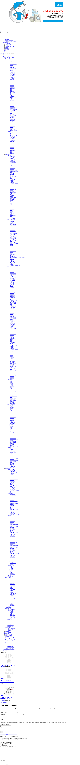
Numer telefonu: (3, 712)
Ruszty (11, 568)
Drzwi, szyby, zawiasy (12, 587)
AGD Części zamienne (7, 43)
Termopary (12, 574)
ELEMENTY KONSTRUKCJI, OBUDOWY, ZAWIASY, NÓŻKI (13, 163)
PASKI (12, 84)
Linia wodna (10, 647)
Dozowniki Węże (12, 214)
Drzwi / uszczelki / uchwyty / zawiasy (12, 407)
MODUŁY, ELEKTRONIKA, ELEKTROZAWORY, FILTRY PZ (14, 171)
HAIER (6, 45)
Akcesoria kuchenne (9, 634)
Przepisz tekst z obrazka (4, 724)
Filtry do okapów (9, 648)
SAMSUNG (10, 538)
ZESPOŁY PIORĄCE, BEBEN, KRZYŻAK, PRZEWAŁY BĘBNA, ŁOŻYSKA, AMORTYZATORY (15, 262)
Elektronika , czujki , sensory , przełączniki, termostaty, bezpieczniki (13, 364)
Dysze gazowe (12, 567)
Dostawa (6, 38)
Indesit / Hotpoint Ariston (10, 267)
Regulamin (7, 39)
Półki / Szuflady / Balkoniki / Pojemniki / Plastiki (13, 377)
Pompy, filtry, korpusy (12, 199)
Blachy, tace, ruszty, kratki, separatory (12, 584)
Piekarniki (8, 577)
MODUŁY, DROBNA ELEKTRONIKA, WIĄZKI (13, 81)
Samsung (7, 48)
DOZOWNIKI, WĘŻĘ (13, 157)
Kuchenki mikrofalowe (10, 620)
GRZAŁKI (12, 168)
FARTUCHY (13, 167)
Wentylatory (12, 373)
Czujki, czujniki (12, 614)
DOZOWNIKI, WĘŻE (13, 227)
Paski (11, 200)
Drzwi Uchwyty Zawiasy (13, 207)
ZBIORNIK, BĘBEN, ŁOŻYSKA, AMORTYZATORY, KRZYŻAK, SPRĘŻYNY (14, 300)
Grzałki (12, 78)
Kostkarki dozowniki (12, 368)
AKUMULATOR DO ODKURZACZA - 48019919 (7, 681)
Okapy (7, 627)
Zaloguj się (2, 33)
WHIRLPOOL (11, 469)
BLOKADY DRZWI (12, 221)
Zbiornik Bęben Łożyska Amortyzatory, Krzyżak (13, 217)
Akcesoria (6, 633)
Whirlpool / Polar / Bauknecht (10, 310)
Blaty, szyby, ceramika (12, 612)
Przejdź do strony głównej (5, 734)
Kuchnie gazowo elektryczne (8, 560)
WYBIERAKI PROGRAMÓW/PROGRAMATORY (17, 257)
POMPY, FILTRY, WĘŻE (12, 90)
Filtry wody (10, 646)
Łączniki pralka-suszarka (10, 641)
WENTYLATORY (14, 446)
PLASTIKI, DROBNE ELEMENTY (13, 175)
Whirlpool (7, 49)
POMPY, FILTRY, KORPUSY (12, 178)
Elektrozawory (13, 212)
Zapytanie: (2, 719)
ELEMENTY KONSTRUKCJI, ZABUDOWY (13, 471)
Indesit (6, 47)
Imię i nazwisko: (3, 710)
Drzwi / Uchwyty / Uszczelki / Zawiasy (12, 360)
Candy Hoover (8, 44)
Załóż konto (7, 33)
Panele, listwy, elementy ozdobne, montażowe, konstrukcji (12, 596)
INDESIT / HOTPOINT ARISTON (10, 492)
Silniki (12, 194)
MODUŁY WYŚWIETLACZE (14, 460)
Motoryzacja (5, 56)
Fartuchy (12, 209)
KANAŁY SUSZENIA (13, 240)
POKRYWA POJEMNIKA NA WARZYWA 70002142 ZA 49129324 (7, 699)
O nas (6, 36)
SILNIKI (12, 255)
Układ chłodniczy (12, 372)
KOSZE (12, 474)
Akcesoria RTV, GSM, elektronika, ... (9, 636)
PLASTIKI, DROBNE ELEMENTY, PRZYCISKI (13, 87)
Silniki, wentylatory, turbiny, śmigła (12, 601)
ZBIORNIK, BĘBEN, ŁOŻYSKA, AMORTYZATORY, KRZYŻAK (14, 182)
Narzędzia (7, 638)
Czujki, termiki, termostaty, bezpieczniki (13, 188)
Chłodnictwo (8, 352)
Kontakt (4, 51)
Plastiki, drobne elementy (13, 193)
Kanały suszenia (12, 191)
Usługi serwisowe (7, 632)
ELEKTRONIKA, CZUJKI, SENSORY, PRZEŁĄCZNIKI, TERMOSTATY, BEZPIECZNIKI (14, 436)
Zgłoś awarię (5, 42)
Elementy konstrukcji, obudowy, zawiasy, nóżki (12, 203)
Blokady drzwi (11, 211)
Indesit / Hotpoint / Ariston (10, 580)
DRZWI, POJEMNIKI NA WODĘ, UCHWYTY (13, 71)
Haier (9, 155)
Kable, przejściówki (9, 637)
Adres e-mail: (3, 714)
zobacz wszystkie (3, 702)
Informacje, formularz (9, 40)
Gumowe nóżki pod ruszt (13, 564)
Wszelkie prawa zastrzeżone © (11, 41)
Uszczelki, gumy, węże (12, 605)
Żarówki (7, 642)
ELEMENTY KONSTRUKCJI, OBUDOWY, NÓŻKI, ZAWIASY (13, 75)
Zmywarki (8, 468)
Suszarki (7, 58)
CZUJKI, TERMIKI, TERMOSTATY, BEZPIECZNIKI (13, 67)
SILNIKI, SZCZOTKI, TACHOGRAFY (13, 305)
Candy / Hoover (11, 59)
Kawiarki (7, 631)
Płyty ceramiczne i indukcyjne (8, 608)
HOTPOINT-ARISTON (9, 46)
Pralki (7, 154)
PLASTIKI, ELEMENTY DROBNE (12, 481)
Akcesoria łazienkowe (10, 639)
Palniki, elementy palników (12, 572)
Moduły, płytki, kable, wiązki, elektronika (13, 616)
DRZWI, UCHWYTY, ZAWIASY (12, 159)
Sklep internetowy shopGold (5, 761)
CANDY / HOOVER (10, 516)
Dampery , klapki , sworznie (12, 356)
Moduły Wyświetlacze (13, 370)
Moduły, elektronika (13, 197)
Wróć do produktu (13, 734)
